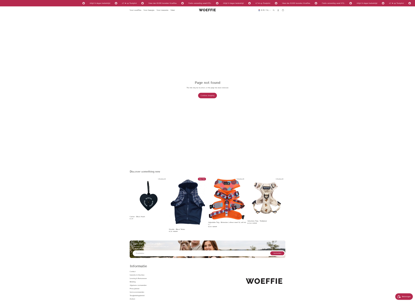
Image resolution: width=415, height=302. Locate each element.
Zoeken (132, 299)
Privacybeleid (134, 289)
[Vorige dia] (172, 202)
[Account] (278, 10)
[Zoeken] (273, 10)
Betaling (133, 282)
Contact (133, 272)
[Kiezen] (203, 224)
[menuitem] (172, 10)
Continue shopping (207, 95)
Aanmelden (277, 253)
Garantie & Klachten (137, 275)
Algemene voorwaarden (138, 285)
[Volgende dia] (203, 202)
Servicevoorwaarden (137, 292)
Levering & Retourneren (138, 278)
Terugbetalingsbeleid (137, 295)
